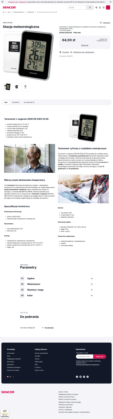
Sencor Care (39, 370)
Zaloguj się (22, 2)
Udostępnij (106, 23)
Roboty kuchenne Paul (66, 397)
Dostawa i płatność (65, 407)
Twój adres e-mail (82, 353)
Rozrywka (10, 362)
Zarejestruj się (13, 2)
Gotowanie (10, 353)
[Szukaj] (90, 7)
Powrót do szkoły (13, 370)
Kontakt (37, 356)
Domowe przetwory (14, 367)
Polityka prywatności (66, 405)
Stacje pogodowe (19, 12)
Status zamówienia (41, 353)
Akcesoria (10, 364)
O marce (38, 367)
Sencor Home (63, 392)
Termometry (30, 12)
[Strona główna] (3, 12)
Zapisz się (99, 356)
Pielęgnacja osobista (14, 359)
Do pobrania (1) (29, 102)
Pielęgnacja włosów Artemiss (68, 394)
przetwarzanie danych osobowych (87, 364)
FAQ (36, 364)
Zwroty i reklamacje (65, 409)
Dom (9, 12)
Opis (6, 102)
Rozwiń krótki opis (65, 32)
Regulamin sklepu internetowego (70, 402)
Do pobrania (49, 328)
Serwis (37, 359)
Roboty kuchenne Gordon (67, 399)
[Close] (110, 2)
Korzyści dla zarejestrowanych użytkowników (74, 412)
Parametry (15, 102)
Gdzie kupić (39, 362)
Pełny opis (77, 32)
